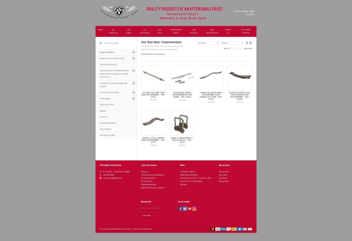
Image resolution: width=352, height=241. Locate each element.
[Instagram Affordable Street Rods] (194, 208)
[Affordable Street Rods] (163, 13)
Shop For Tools (107, 104)
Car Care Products (108, 64)
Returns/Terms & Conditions (153, 187)
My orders (223, 175)
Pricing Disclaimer (148, 178)
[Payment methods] (212, 229)
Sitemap (183, 184)
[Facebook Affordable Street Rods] (180, 208)
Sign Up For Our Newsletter (191, 181)
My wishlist (223, 181)
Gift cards (129, 31)
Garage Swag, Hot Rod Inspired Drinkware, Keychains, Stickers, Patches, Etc (114, 73)
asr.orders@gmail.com (112, 178)
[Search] (101, 43)
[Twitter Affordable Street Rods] (185, 208)
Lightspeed (147, 229)
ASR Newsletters (212, 31)
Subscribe (147, 215)
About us (228, 31)
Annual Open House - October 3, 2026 (195, 178)
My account (224, 171)
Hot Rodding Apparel (109, 92)
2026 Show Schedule (188, 175)
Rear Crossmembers (169, 49)
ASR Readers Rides (176, 31)
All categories (144, 31)
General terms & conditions (152, 175)
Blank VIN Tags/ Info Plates (112, 58)
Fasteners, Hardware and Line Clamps (113, 85)
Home (100, 29)
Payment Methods (148, 184)
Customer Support (245, 31)
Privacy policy (146, 181)
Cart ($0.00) (242, 11)
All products (113, 31)
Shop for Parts (107, 52)
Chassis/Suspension (169, 46)
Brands (103, 111)
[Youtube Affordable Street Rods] (190, 208)
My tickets (223, 178)
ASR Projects (194, 31)
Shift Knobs (105, 98)
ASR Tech (160, 31)
